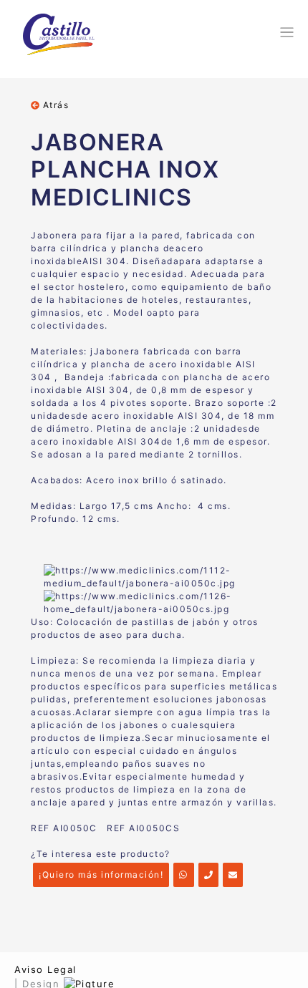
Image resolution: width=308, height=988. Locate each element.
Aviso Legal (45, 969)
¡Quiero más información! (101, 874)
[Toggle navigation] (284, 32)
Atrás (54, 105)
